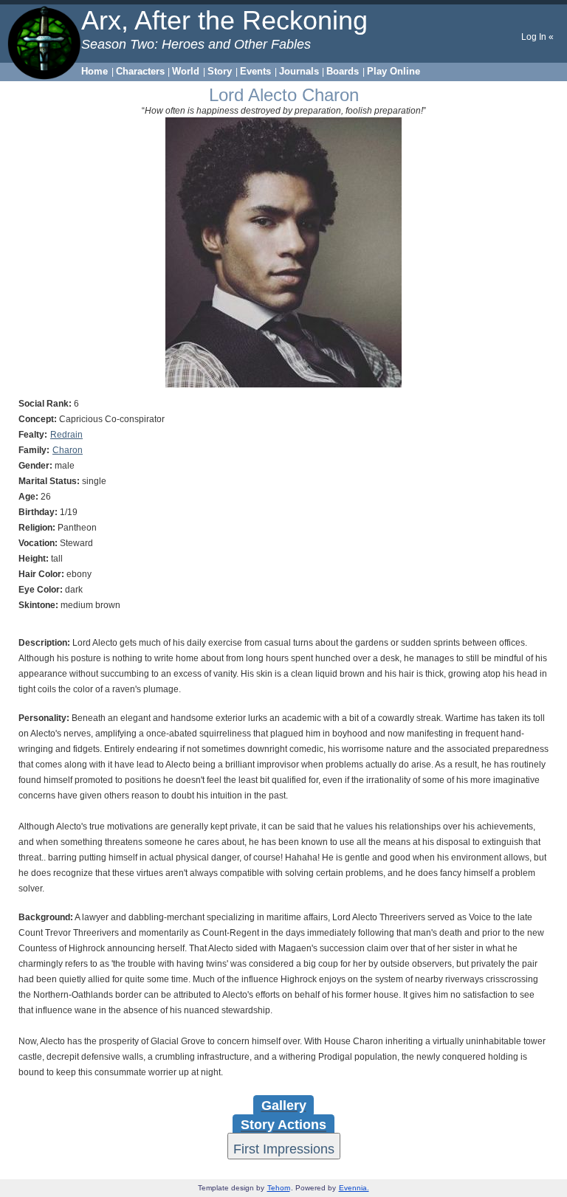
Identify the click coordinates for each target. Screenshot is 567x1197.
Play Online (393, 71)
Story (219, 71)
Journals (299, 71)
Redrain (66, 435)
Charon (67, 450)
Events (255, 71)
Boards (342, 71)
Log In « (537, 37)
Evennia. (354, 1188)
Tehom (278, 1188)
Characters (140, 71)
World (185, 71)
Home (94, 71)
